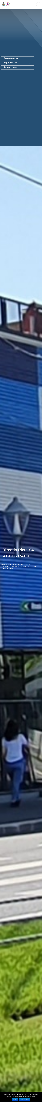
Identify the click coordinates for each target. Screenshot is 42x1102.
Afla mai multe (25, 1099)
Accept (15, 1099)
